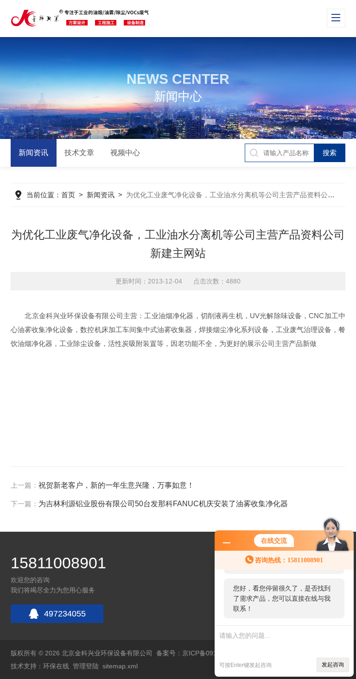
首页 (68, 195)
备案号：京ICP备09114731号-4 (201, 653)
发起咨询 (333, 664)
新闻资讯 (33, 153)
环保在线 (56, 666)
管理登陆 (86, 666)
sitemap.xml (120, 666)
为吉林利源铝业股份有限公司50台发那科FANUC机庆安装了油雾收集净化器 (163, 504)
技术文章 (79, 153)
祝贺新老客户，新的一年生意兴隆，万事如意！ (116, 485)
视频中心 (125, 153)
